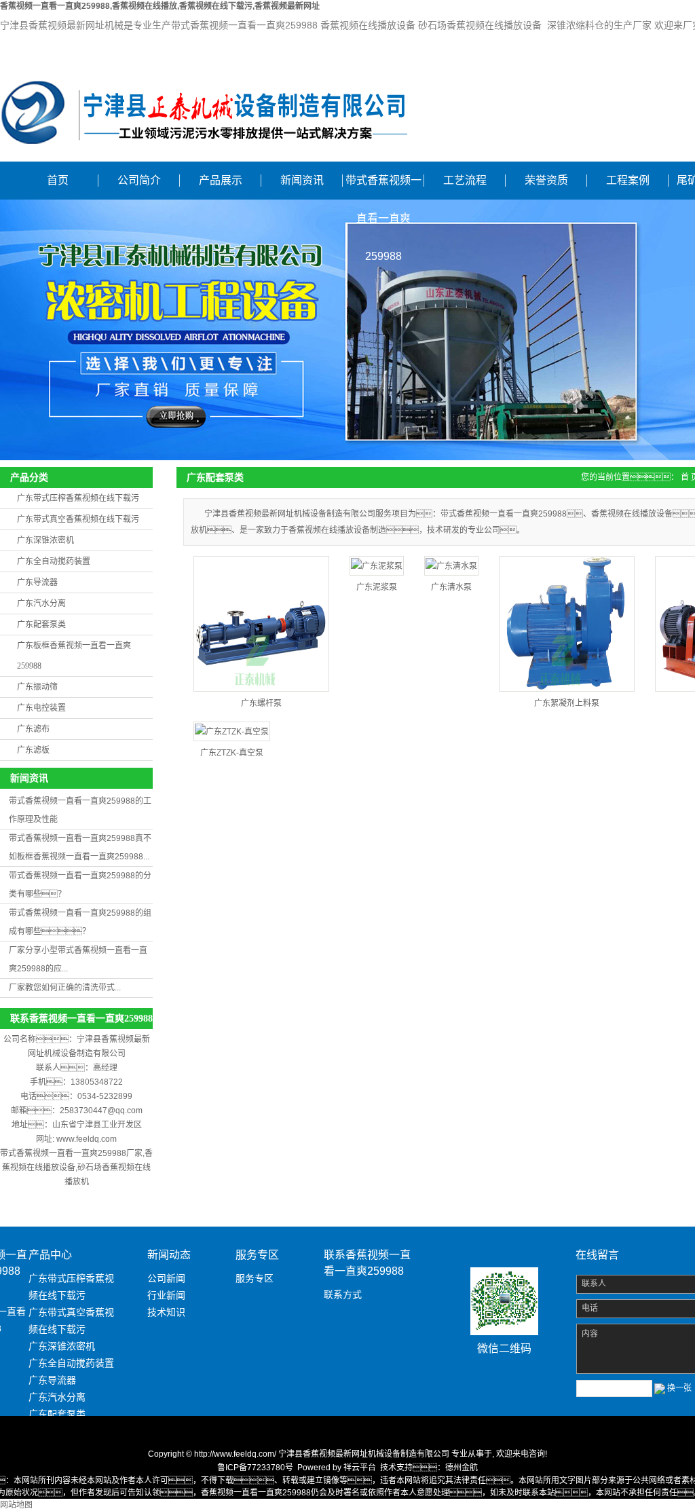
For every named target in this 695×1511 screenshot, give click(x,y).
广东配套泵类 (41, 624)
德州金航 (461, 1467)
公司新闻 (166, 1278)
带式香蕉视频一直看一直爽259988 (383, 187)
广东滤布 (33, 729)
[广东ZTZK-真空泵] (231, 731)
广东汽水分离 (41, 603)
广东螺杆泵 (261, 703)
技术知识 (166, 1312)
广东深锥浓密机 (45, 540)
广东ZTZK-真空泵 (231, 753)
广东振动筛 (37, 687)
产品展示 (220, 180)
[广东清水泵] (451, 566)
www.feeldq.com (86, 1139)
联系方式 (343, 1294)
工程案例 (628, 180)
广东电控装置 (41, 708)
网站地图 (16, 1505)
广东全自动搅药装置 (53, 561)
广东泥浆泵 (376, 587)
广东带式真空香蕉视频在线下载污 (78, 519)
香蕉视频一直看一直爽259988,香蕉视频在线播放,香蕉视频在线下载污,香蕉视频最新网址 (160, 6)
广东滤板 (33, 750)
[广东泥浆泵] (377, 566)
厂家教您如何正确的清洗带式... (65, 987)
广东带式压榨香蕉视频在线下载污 (78, 498)
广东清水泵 (451, 587)
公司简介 (139, 180)
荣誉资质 (546, 180)
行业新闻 (166, 1295)
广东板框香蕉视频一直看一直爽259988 (74, 656)
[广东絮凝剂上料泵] (567, 624)
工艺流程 (465, 180)
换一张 (679, 1388)
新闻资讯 (302, 180)
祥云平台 (359, 1467)
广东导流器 (37, 582)
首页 (58, 180)
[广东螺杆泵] (261, 624)
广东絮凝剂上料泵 (566, 703)
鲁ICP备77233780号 (255, 1467)
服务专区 (255, 1278)
